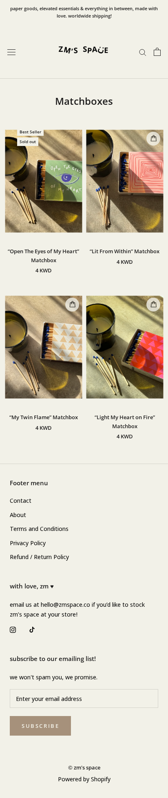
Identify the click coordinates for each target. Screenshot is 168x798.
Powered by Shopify (84, 779)
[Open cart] (157, 52)
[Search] (142, 51)
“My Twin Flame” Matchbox (43, 417)
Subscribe (40, 725)
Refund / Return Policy (39, 557)
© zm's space (84, 767)
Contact (20, 500)
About (18, 515)
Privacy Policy (28, 543)
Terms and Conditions (39, 528)
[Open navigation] (11, 52)
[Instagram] (13, 629)
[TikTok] (32, 629)
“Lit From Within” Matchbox (124, 251)
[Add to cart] (153, 139)
